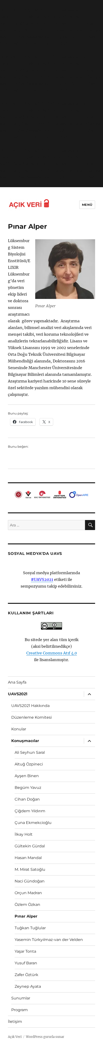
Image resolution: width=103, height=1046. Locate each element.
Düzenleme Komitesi (31, 717)
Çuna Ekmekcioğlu (33, 822)
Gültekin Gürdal (30, 846)
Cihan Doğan (27, 799)
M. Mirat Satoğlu (30, 869)
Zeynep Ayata (28, 986)
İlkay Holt (24, 834)
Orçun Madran (28, 893)
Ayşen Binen (27, 776)
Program (19, 1010)
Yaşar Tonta (25, 951)
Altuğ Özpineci (29, 764)
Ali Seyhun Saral (30, 752)
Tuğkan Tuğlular (30, 928)
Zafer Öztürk (26, 974)
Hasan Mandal (28, 857)
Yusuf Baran (26, 963)
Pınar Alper (26, 916)
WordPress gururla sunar (45, 1037)
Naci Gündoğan (30, 881)
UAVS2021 (17, 694)
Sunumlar (20, 998)
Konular (18, 729)
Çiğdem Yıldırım (30, 811)
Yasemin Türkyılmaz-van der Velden (49, 939)
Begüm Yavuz (28, 787)
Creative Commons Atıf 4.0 (51, 653)
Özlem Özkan (27, 904)
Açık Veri (15, 1037)
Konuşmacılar (25, 740)
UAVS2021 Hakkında (30, 705)
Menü (87, 205)
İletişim (15, 1021)
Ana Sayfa (17, 682)
